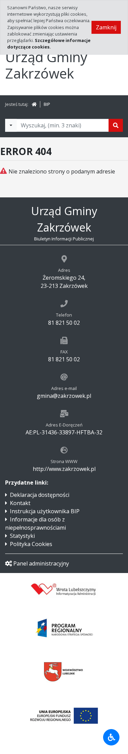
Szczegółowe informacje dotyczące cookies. (48, 43)
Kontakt (20, 503)
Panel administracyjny (41, 563)
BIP (47, 104)
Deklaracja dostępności (39, 495)
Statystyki (22, 536)
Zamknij (106, 27)
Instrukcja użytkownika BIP (45, 511)
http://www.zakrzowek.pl (64, 469)
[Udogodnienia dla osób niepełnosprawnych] (111, 737)
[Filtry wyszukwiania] (11, 125)
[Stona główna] (34, 104)
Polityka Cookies (31, 544)
